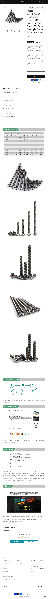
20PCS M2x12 (30, 52)
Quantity (28, 66)
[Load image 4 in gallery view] (19, 30)
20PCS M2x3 (30, 42)
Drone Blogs (19, 565)
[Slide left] (4, 30)
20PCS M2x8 (38, 47)
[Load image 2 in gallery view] (11, 30)
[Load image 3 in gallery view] (15, 30)
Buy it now (36, 76)
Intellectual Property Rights (8, 576)
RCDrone (22, 596)
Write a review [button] (17, 541)
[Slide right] (22, 30)
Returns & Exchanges (7, 565)
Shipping (33, 37)
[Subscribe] (22, 586)
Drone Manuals (20, 563)
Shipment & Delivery (7, 563)
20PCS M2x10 (38, 50)
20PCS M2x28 (30, 63)
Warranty (4, 573)
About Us (19, 560)
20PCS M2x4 (38, 42)
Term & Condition (6, 571)
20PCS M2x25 (38, 60)
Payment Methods (6, 560)
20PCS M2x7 (30, 47)
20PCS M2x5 (30, 44)
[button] (2, 2)
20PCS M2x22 (38, 58)
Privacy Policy (5, 568)
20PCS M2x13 (38, 52)
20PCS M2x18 (38, 55)
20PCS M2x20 (30, 58)
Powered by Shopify (27, 596)
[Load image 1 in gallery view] (7, 30)
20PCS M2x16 (30, 55)
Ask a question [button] (31, 541)
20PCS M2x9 (30, 50)
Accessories (6, 530)
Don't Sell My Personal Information (9, 579)
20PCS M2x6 (38, 44)
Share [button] (29, 84)
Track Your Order (6, 557)
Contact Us (19, 557)
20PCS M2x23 (30, 60)
